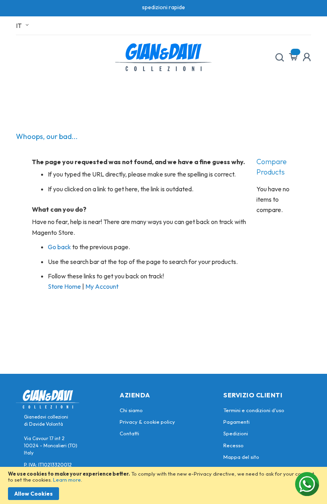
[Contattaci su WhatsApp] (307, 484)
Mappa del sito (241, 457)
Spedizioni (235, 433)
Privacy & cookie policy (147, 422)
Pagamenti (236, 422)
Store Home (64, 286)
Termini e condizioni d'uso (253, 410)
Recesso (233, 445)
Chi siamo (131, 410)
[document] (163, 485)
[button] (24, 25)
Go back (59, 247)
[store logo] (163, 57)
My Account (101, 286)
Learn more (67, 479)
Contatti (129, 433)
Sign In (306, 57)
